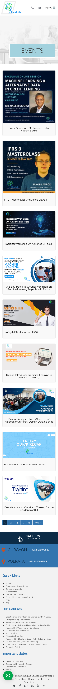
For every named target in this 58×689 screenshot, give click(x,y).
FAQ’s (8, 600)
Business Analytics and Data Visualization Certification (30, 625)
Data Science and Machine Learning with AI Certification (31, 617)
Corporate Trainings (14, 647)
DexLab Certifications (15, 594)
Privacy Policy (13, 679)
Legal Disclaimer (30, 679)
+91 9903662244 (38, 561)
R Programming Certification (18, 620)
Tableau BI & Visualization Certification (23, 628)
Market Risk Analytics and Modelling (22, 642)
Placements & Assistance (17, 586)
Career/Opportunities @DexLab (19, 597)
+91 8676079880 (40, 550)
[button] (8, 675)
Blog (8, 603)
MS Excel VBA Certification (17, 631)
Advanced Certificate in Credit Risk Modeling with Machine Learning (31, 639)
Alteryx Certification (14, 636)
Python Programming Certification (21, 622)
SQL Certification (13, 633)
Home (8, 583)
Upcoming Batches (14, 661)
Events (9, 669)
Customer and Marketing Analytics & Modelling (27, 644)
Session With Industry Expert (19, 664)
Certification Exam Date (16, 667)
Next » (38, 522)
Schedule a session (14, 589)
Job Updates (11, 592)
